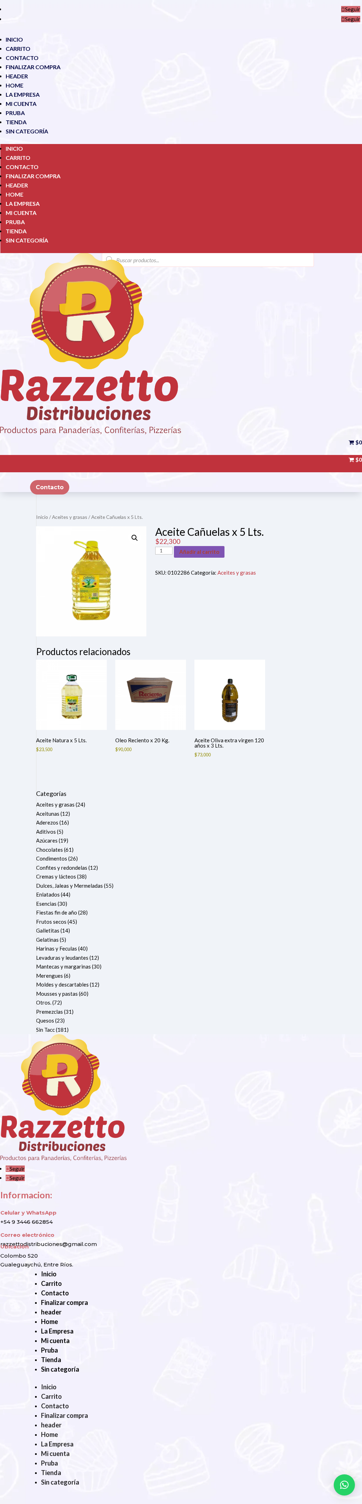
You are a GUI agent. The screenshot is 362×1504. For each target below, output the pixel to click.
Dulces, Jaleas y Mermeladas (69, 885)
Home (14, 85)
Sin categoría (27, 131)
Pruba (15, 112)
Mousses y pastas (57, 993)
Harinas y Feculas (56, 948)
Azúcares (47, 840)
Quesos (45, 1020)
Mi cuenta (21, 103)
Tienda (16, 122)
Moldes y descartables (62, 984)
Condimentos (51, 858)
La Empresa (23, 94)
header (17, 76)
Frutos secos (51, 921)
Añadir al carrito (199, 552)
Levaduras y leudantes (62, 957)
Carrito (18, 48)
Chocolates (49, 849)
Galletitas (47, 930)
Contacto (22, 57)
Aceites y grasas (69, 517)
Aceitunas (47, 813)
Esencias (46, 903)
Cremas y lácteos (56, 876)
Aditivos (46, 831)
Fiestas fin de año (56, 912)
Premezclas (49, 1011)
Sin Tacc (45, 1029)
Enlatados (48, 894)
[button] (134, 538)
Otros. (43, 1002)
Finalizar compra (33, 67)
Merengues (49, 975)
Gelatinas (47, 939)
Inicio (14, 39)
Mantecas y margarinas (63, 966)
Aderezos (47, 822)
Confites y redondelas (61, 867)
